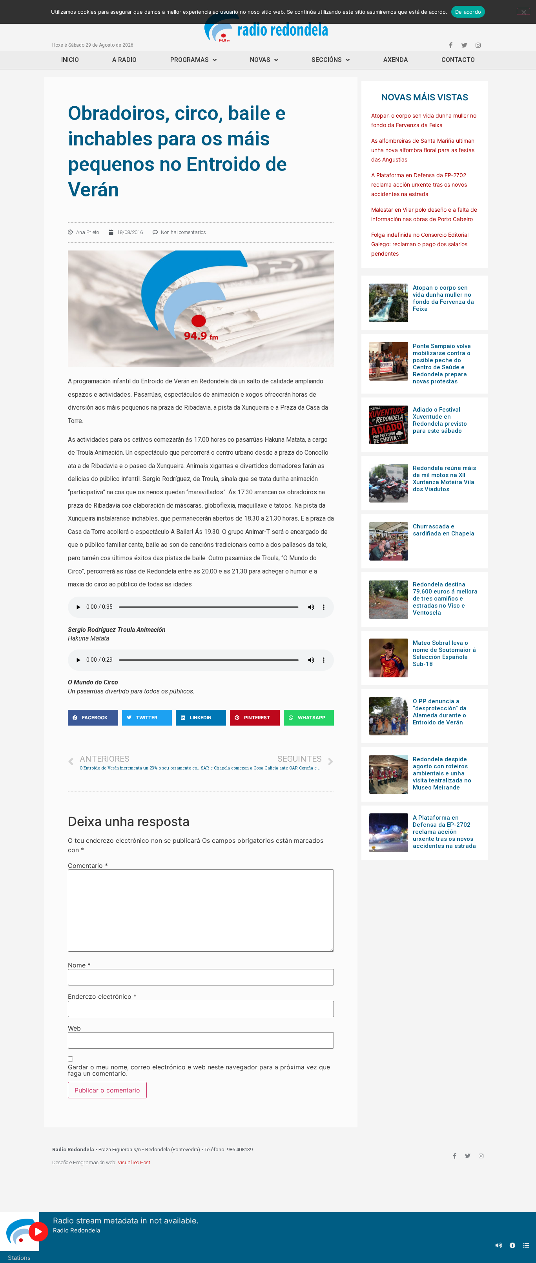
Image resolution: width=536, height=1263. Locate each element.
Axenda (395, 60)
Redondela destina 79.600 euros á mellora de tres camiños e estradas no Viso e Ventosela (445, 598)
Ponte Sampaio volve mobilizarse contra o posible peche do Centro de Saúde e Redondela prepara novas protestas (442, 364)
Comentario (88, 865)
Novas (260, 60)
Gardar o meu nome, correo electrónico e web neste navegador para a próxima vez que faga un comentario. (199, 1070)
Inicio (70, 60)
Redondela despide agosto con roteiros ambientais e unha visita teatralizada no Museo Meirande (442, 773)
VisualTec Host (134, 1162)
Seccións (327, 60)
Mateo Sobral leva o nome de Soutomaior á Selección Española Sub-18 (444, 653)
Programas (189, 60)
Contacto (458, 60)
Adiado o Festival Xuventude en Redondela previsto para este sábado (440, 420)
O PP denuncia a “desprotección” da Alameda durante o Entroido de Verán (440, 712)
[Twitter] (464, 45)
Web (74, 1028)
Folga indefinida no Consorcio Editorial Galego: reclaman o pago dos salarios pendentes (420, 244)
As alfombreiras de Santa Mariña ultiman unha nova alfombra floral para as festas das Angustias (422, 150)
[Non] (523, 11)
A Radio (124, 60)
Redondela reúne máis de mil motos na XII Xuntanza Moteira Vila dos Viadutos (444, 479)
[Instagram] (478, 45)
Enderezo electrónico (102, 996)
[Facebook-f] (450, 45)
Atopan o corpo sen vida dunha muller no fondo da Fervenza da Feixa (443, 298)
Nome (79, 965)
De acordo (468, 12)
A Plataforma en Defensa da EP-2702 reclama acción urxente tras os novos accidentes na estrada (419, 184)
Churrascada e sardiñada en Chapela (443, 530)
